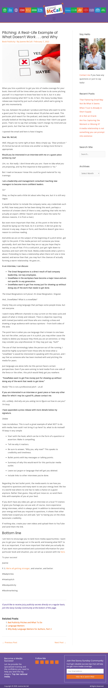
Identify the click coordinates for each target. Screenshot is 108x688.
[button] (54, 18)
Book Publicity (8, 41)
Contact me (85, 75)
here (63, 552)
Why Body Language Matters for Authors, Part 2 (30, 629)
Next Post (60, 642)
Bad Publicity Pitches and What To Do (25, 622)
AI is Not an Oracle (88, 116)
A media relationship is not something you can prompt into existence (92, 132)
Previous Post (9, 642)
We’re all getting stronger (18, 568)
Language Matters (16, 625)
